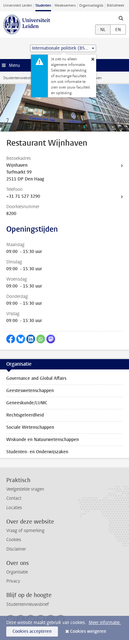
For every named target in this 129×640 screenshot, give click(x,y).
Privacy (13, 581)
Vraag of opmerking (25, 531)
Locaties (14, 508)
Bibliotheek (115, 5)
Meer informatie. (105, 623)
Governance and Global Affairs (36, 378)
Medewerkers (65, 5)
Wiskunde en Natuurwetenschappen (42, 440)
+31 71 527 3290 (23, 196)
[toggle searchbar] (121, 18)
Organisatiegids (91, 5)
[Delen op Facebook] (10, 339)
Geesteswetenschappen (30, 391)
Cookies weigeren (88, 631)
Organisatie (17, 572)
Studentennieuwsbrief (27, 604)
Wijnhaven (17, 165)
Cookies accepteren (32, 631)
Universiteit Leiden (17, 5)
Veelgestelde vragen (25, 489)
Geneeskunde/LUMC (26, 403)
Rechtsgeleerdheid (25, 415)
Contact (13, 498)
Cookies (13, 540)
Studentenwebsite (18, 77)
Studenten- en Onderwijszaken (37, 452)
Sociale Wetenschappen (30, 427)
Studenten (43, 5)
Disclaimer (16, 549)
